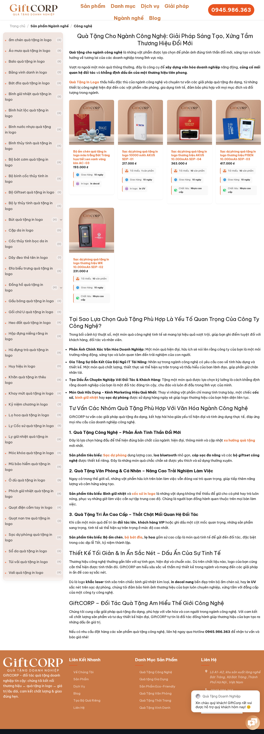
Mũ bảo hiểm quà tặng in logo (27, 467)
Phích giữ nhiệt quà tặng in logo (29, 494)
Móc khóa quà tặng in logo (31, 453)
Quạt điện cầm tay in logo (30, 507)
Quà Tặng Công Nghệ (155, 672)
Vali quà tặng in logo (26, 572)
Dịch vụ (150, 6)
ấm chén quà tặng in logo (30, 40)
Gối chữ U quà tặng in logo (31, 312)
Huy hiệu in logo (22, 366)
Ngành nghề (129, 18)
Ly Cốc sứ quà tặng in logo (31, 426)
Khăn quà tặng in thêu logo (25, 380)
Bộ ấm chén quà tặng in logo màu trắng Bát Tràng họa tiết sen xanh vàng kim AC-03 (91, 157)
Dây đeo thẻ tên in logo (28, 257)
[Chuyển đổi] (61, 219)
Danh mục (123, 6)
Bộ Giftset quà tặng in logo (31, 192)
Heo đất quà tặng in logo (30, 322)
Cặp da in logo (21, 230)
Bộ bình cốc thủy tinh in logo (26, 179)
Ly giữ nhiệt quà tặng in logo (26, 439)
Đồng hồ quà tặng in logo (24, 287)
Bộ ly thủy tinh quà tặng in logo (29, 206)
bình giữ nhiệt (86, 397)
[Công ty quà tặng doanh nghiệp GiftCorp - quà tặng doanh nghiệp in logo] (34, 10)
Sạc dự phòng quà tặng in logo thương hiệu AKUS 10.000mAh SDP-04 (189, 155)
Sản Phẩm (81, 679)
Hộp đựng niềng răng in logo (26, 336)
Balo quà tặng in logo (27, 61)
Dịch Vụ (79, 686)
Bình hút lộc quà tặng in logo (26, 113)
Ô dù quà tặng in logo (27, 480)
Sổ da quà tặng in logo (28, 551)
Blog (155, 18)
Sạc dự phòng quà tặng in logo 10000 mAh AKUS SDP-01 (140, 155)
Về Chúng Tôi (83, 672)
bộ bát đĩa (133, 537)
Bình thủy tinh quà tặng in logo (28, 146)
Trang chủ (17, 26)
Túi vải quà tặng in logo (28, 562)
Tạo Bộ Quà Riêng (86, 700)
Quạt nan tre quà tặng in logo (27, 521)
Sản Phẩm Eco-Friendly (157, 686)
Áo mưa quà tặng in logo (29, 50)
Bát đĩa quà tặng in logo (29, 83)
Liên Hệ (79, 708)
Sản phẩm (92, 6)
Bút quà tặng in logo (26, 219)
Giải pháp (177, 6)
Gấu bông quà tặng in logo (31, 301)
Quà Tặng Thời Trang (155, 700)
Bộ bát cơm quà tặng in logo (26, 162)
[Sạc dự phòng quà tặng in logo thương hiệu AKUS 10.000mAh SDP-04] (189, 122)
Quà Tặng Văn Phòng (155, 693)
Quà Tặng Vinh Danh (154, 708)
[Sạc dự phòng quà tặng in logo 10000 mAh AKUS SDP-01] (140, 122)
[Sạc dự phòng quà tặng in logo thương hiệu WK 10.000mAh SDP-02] (91, 230)
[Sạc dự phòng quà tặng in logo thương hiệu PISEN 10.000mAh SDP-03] (238, 122)
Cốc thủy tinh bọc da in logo (26, 244)
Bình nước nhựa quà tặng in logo (28, 129)
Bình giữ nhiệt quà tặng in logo (28, 97)
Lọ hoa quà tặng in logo (29, 415)
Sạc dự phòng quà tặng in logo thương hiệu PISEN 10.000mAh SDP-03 (238, 155)
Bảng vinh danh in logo (28, 72)
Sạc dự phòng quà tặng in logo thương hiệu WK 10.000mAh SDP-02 (91, 263)
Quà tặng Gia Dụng (153, 679)
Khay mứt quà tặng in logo (31, 393)
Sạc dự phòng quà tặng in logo (28, 537)
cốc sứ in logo (144, 494)
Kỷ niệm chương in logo (28, 404)
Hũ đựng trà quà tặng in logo (26, 352)
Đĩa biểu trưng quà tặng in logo (29, 271)
